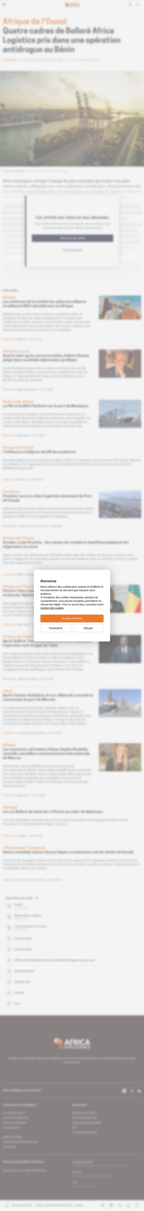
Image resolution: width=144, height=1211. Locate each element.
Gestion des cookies (52, 608)
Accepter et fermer (72, 618)
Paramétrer (55, 628)
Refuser (88, 628)
